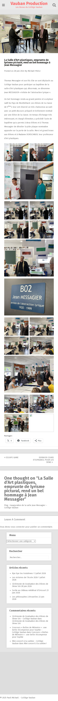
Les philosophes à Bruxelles (25, 597)
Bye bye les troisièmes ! (23, 573)
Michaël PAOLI (34, 71)
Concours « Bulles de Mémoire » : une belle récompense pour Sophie (30, 634)
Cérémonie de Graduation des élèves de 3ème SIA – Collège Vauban (30, 617)
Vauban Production (29, 3)
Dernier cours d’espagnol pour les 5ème (43, 459)
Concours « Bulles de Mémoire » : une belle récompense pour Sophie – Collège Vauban (29, 629)
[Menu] (3, 5)
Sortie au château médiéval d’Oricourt (29, 590)
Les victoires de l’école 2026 (25, 577)
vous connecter (18, 527)
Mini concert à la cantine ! (35, 643)
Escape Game (11, 457)
